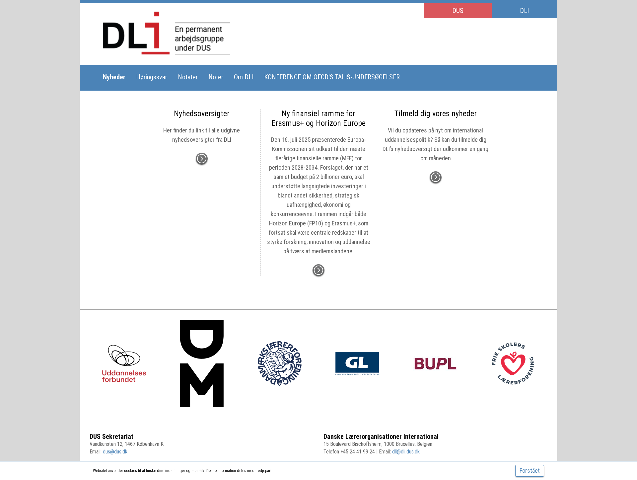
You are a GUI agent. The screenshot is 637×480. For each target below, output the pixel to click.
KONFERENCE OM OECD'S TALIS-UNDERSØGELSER (332, 77)
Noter (215, 77)
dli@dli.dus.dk (406, 451)
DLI (524, 11)
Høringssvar (151, 77)
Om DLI (243, 77)
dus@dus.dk (115, 451)
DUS (457, 11)
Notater (188, 77)
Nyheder (114, 77)
